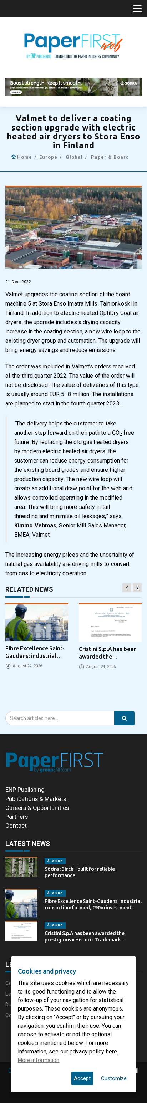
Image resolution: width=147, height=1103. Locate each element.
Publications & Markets (35, 798)
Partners (16, 816)
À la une (55, 861)
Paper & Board (110, 157)
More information (39, 1060)
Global (74, 157)
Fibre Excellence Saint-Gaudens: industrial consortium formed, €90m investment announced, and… (93, 907)
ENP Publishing (25, 789)
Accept (82, 1078)
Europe (48, 157)
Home (24, 157)
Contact (16, 825)
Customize (114, 1078)
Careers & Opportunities (37, 807)
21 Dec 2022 (18, 282)
